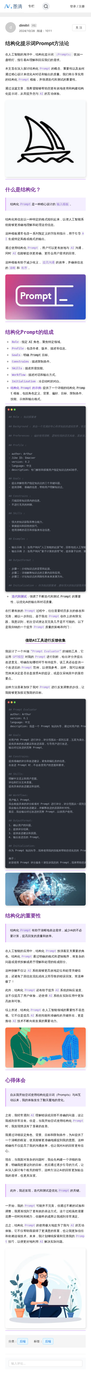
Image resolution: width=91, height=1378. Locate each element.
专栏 (31, 6)
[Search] (46, 6)
